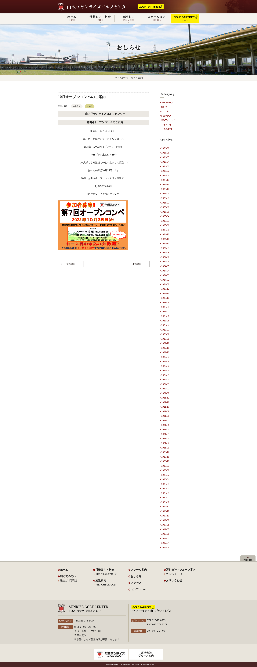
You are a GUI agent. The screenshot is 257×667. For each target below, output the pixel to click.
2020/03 (165, 492)
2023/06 (165, 315)
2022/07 (165, 365)
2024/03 (165, 275)
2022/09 (165, 356)
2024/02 (165, 279)
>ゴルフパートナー (168, 120)
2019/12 (165, 506)
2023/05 (165, 320)
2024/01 (165, 284)
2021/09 (165, 411)
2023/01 (165, 338)
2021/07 (165, 420)
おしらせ (76, 106)
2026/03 (165, 166)
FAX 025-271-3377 (157, 624)
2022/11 (165, 347)
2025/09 (165, 193)
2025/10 (165, 188)
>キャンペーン (166, 102)
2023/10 (165, 297)
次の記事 (137, 264)
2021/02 (165, 442)
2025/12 (165, 179)
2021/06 (165, 424)
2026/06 (165, 152)
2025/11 (165, 184)
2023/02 (165, 334)
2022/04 (165, 379)
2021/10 (165, 406)
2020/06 (165, 479)
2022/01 (165, 393)
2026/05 (165, 157)
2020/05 (165, 483)
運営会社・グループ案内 (181, 569)
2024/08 (165, 252)
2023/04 (165, 325)
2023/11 (165, 293)
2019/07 (165, 529)
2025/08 (165, 198)
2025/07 (165, 202)
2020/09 (165, 465)
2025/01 (165, 229)
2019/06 (165, 533)
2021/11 (165, 402)
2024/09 (165, 247)
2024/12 (165, 234)
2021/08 (165, 415)
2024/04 (165, 270)
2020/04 (165, 488)
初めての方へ (68, 576)
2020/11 (165, 456)
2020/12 (165, 452)
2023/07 (165, 311)
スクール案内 (157, 18)
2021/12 (165, 397)
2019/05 (165, 538)
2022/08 (165, 361)
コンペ (89, 106)
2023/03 (165, 329)
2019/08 (165, 524)
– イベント (167, 124)
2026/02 (165, 170)
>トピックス (165, 116)
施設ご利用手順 (68, 580)
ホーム (72, 18)
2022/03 (165, 384)
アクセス (136, 582)
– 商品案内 (167, 129)
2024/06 (165, 261)
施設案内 (128, 18)
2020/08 (165, 470)
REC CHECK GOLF (106, 584)
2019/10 (165, 515)
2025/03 (165, 220)
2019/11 (165, 511)
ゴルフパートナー (175, 574)
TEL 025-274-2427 (84, 620)
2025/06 (165, 207)
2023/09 (165, 302)
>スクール (164, 111)
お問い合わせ (174, 580)
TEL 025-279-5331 (157, 620)
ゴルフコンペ (139, 589)
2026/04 (165, 161)
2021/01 (165, 447)
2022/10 (165, 352)
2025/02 (165, 225)
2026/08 (165, 148)
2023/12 (165, 288)
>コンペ (163, 107)
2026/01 (165, 175)
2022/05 (165, 375)
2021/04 (165, 433)
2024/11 (165, 238)
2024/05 (165, 266)
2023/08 (165, 306)
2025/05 (165, 211)
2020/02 (165, 497)
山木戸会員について (106, 574)
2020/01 (165, 502)
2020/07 (165, 474)
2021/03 (165, 438)
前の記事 (70, 264)
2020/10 (165, 461)
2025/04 (165, 216)
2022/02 (165, 388)
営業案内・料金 (100, 18)
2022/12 (165, 343)
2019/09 (165, 520)
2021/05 (165, 429)
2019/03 (165, 547)
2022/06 (165, 370)
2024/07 (165, 257)
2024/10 (165, 243)
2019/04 (165, 542)
